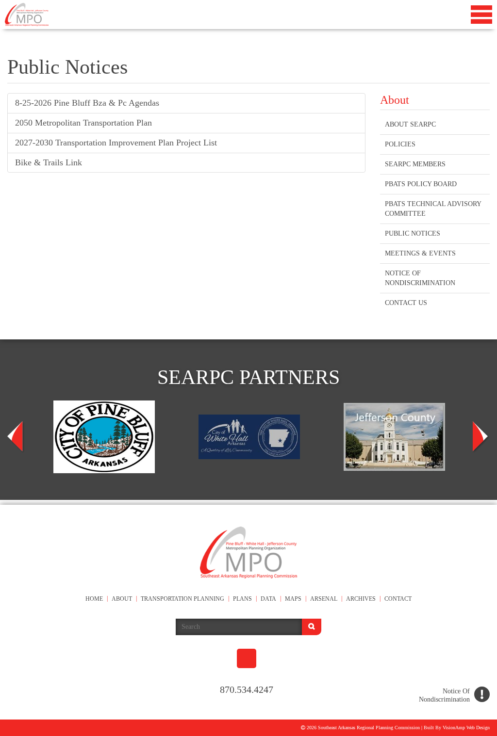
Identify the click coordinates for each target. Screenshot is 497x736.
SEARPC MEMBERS (415, 164)
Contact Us (406, 302)
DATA (271, 599)
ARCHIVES (369, 599)
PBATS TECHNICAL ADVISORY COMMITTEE (433, 208)
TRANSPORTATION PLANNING (178, 599)
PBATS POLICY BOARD (421, 184)
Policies (400, 144)
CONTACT (409, 599)
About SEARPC (410, 124)
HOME (84, 599)
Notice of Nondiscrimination (422, 278)
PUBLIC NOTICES (413, 233)
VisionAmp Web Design (463, 727)
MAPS (298, 599)
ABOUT (114, 599)
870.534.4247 (246, 689)
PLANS (243, 599)
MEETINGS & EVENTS (419, 253)
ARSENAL (330, 599)
